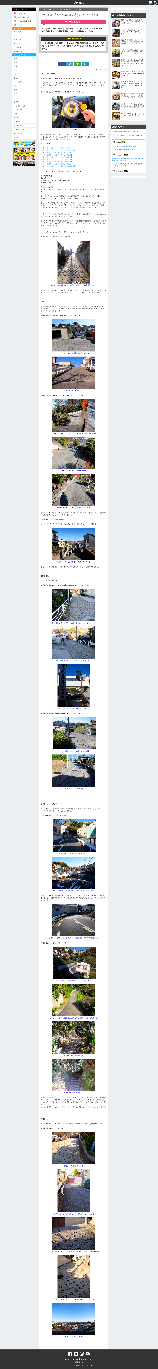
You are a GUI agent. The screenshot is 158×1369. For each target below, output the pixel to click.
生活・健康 (17, 47)
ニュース (20, 25)
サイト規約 (17, 125)
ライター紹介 (18, 110)
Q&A (15, 114)
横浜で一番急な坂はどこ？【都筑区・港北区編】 (57, 164)
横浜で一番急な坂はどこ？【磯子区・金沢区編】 (57, 153)
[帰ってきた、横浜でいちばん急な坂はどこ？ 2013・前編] (85, 64)
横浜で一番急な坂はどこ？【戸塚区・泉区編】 (57, 157)
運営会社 (17, 121)
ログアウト (17, 137)
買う (15, 62)
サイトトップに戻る (26, 9)
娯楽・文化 (17, 39)
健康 (15, 93)
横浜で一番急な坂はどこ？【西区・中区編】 (56, 148)
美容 (15, 66)
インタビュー (18, 51)
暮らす (16, 78)
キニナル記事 (21, 13)
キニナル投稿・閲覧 (23, 17)
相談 (15, 90)
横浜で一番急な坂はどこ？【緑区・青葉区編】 (57, 162)
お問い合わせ (18, 133)
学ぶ (15, 74)
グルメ (16, 36)
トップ (42, 9)
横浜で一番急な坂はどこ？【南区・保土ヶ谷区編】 (58, 150)
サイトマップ (18, 117)
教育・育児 (17, 43)
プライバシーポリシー (21, 129)
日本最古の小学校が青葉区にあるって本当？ (125, 131)
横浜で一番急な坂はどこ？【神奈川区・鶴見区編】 (58, 166)
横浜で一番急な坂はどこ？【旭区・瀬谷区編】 (57, 159)
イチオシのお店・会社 (24, 21)
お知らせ (17, 102)
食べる (16, 58)
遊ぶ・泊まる (18, 82)
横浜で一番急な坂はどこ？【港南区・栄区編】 (57, 155)
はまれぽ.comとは (20, 106)
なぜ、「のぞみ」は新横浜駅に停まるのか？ (125, 146)
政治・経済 (17, 32)
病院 (15, 86)
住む (15, 70)
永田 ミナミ (103, 69)
